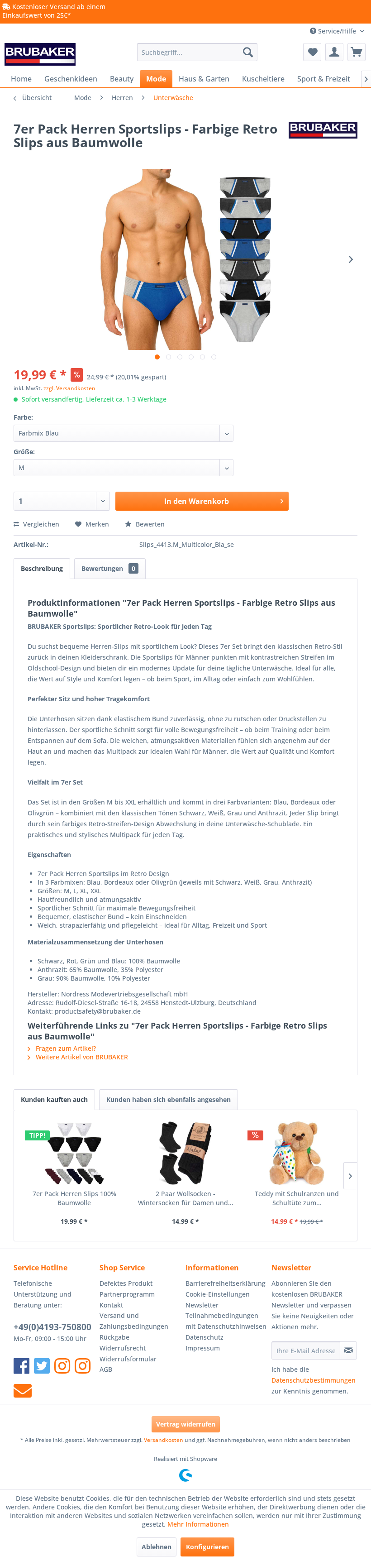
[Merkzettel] (312, 52)
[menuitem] (197, 52)
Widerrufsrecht (123, 1348)
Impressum (203, 1348)
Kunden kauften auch (54, 1099)
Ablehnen (156, 1546)
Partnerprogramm (127, 1294)
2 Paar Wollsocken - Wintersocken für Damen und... (185, 1198)
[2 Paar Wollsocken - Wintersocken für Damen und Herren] (185, 1153)
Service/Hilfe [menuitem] (337, 31)
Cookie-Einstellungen (218, 1294)
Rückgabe (114, 1337)
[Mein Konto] (334, 52)
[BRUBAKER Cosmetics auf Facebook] (82, 1365)
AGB (106, 1369)
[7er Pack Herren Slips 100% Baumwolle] (74, 1153)
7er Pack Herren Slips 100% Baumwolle (74, 1198)
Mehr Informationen (198, 1524)
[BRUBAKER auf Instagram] (62, 1365)
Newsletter (202, 1305)
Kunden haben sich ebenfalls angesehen (168, 1099)
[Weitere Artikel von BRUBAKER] (323, 137)
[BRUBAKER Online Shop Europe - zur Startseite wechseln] (40, 54)
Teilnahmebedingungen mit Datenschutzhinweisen (226, 1321)
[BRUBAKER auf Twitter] (42, 1365)
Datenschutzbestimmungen (313, 1380)
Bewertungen (108, 568)
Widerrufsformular (128, 1359)
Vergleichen (40, 524)
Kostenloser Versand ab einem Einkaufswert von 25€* (53, 10)
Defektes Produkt (126, 1283)
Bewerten (149, 524)
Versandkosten (163, 1440)
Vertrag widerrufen (185, 1424)
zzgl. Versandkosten (69, 388)
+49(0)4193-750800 (52, 1327)
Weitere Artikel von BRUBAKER (81, 1057)
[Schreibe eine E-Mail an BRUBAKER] (23, 1390)
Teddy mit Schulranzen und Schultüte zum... (297, 1198)
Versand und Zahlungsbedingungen (134, 1321)
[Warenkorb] (356, 52)
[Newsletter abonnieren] (348, 1350)
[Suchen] (247, 52)
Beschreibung (42, 568)
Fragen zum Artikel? (65, 1048)
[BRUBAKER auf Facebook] (21, 1365)
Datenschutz (205, 1337)
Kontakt (111, 1305)
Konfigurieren (207, 1546)
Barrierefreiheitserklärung (226, 1283)
